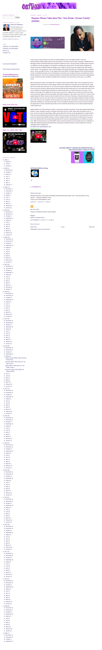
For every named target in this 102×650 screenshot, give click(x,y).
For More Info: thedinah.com (11, 76)
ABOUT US (6, 50)
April (7, 182)
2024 (6, 187)
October (8, 172)
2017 (6, 388)
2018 (6, 346)
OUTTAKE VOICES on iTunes (39, 168)
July (7, 176)
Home (62, 227)
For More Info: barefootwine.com (40, 126)
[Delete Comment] (49, 202)
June (7, 164)
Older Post (92, 227)
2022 (6, 237)
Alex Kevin (33, 209)
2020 (6, 291)
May (7, 180)
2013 (6, 497)
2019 (6, 318)
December (9, 189)
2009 (6, 606)
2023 (6, 210)
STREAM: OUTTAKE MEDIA (10, 48)
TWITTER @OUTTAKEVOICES (11, 69)
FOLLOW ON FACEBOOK (10, 64)
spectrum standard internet (37, 217)
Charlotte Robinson (55, 24)
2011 (6, 551)
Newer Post (33, 227)
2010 (6, 579)
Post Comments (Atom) (44, 229)
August (8, 161)
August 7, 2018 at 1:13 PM (39, 202)
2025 (6, 168)
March (7, 203)
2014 (6, 470)
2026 (6, 160)
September (9, 218)
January (8, 166)
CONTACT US (6, 53)
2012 (6, 524)
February (8, 184)
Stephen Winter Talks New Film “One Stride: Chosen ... (14, 366)
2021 (6, 264)
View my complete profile (11, 39)
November (9, 170)
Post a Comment (34, 224)
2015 (6, 443)
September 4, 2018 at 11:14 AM (41, 220)
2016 (6, 416)
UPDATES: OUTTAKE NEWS (10, 46)
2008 (6, 633)
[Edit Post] (31, 181)
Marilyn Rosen (34, 193)
